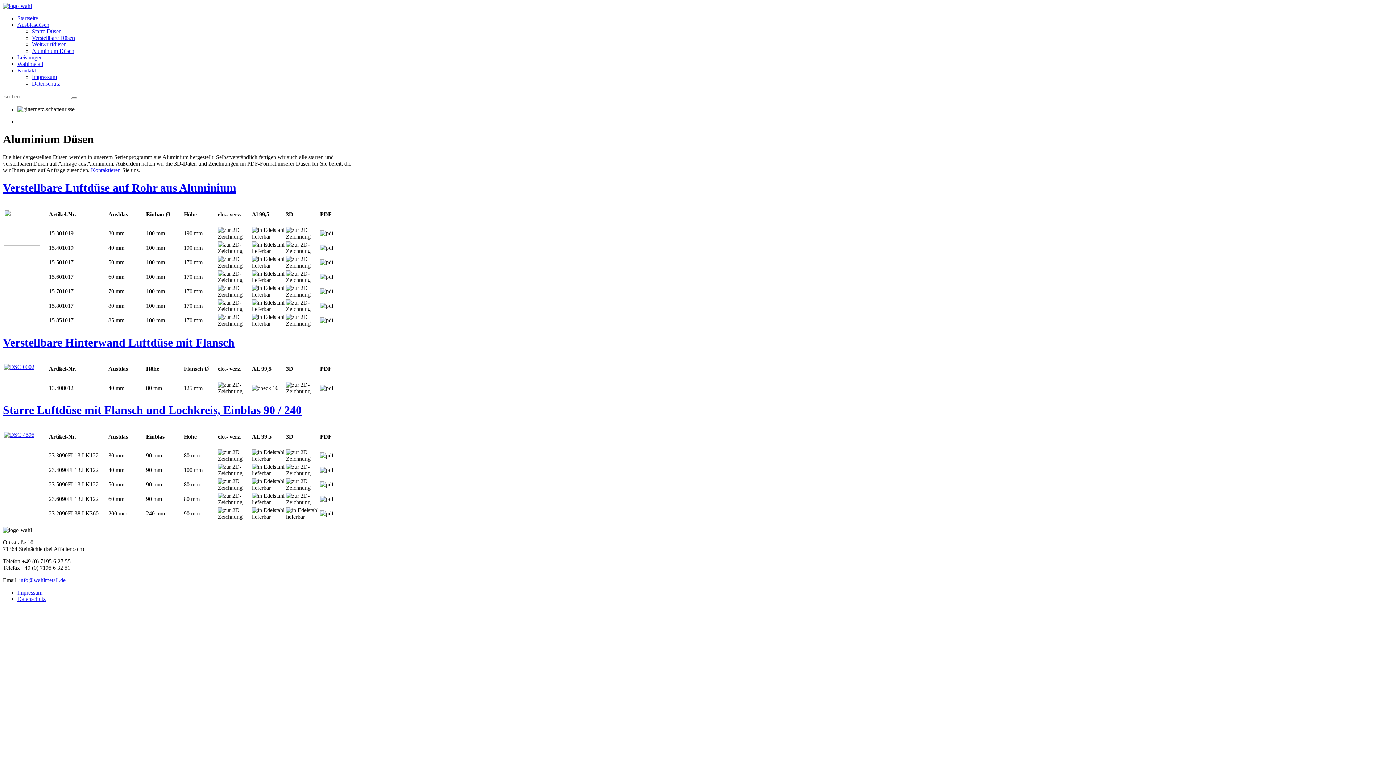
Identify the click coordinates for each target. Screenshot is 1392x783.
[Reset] (74, 98)
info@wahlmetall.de (42, 580)
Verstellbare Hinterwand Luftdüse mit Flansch (119, 342)
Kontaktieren (106, 170)
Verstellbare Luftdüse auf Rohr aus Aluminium (119, 187)
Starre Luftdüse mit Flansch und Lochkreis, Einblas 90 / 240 (152, 410)
